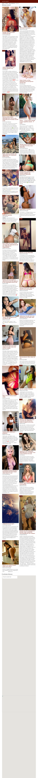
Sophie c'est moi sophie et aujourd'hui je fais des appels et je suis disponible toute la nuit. (10, 281)
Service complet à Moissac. (26, 389)
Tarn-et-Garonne (12, 3)
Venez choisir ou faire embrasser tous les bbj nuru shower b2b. (26, 81)
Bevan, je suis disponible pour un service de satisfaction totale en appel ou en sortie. (27, 421)
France (6, 3)
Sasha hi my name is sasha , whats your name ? (9, 566)
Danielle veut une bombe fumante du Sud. (9, 33)
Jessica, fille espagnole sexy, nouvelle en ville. (10, 318)
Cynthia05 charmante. (25, 28)
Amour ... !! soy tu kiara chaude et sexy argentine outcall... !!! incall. (27, 122)
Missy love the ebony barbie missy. (9, 396)
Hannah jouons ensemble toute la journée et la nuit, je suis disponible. (27, 146)
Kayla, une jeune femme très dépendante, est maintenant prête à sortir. (9, 155)
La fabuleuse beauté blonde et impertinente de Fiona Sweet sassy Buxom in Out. (10, 472)
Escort (3, 3)
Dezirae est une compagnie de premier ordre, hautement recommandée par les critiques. (27, 532)
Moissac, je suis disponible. (26, 252)
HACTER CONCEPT (5, 1)
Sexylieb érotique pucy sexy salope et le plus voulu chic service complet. (9, 347)
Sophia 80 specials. (7, 215)
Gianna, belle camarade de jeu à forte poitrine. (27, 484)
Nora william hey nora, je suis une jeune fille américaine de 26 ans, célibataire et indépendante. (10, 245)
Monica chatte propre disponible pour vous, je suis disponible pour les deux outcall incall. (10, 118)
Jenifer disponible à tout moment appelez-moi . (8, 68)
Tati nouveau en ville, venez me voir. (27, 357)
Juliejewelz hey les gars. (8, 523)
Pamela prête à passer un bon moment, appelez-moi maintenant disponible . (27, 173)
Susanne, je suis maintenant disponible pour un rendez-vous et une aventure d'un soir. (27, 452)
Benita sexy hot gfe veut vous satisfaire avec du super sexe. (27, 316)
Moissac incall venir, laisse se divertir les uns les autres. (27, 288)
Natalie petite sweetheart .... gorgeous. (10, 432)
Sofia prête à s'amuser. (25, 209)
